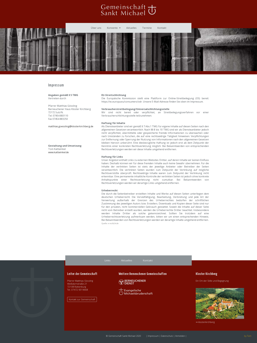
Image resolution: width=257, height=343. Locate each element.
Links (107, 260)
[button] (82, 299)
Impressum (153, 336)
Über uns (96, 28)
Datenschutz (167, 336)
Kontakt (161, 28)
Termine (147, 28)
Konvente (112, 28)
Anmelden (180, 336)
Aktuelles (131, 28)
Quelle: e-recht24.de (110, 223)
